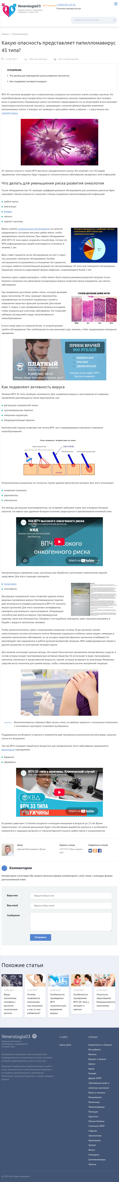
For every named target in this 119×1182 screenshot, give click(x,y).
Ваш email (12, 905)
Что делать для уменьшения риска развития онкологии (39, 75)
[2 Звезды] (62, 849)
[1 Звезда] (60, 849)
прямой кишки (10, 113)
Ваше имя (12, 895)
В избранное (51, 6)
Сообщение (13, 915)
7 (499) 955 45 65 (66, 5)
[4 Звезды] (66, 849)
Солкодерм (10, 584)
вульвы (8, 211)
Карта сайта (65, 1045)
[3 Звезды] (64, 849)
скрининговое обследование (34, 229)
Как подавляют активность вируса (27, 81)
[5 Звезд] (68, 849)
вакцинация (8, 749)
